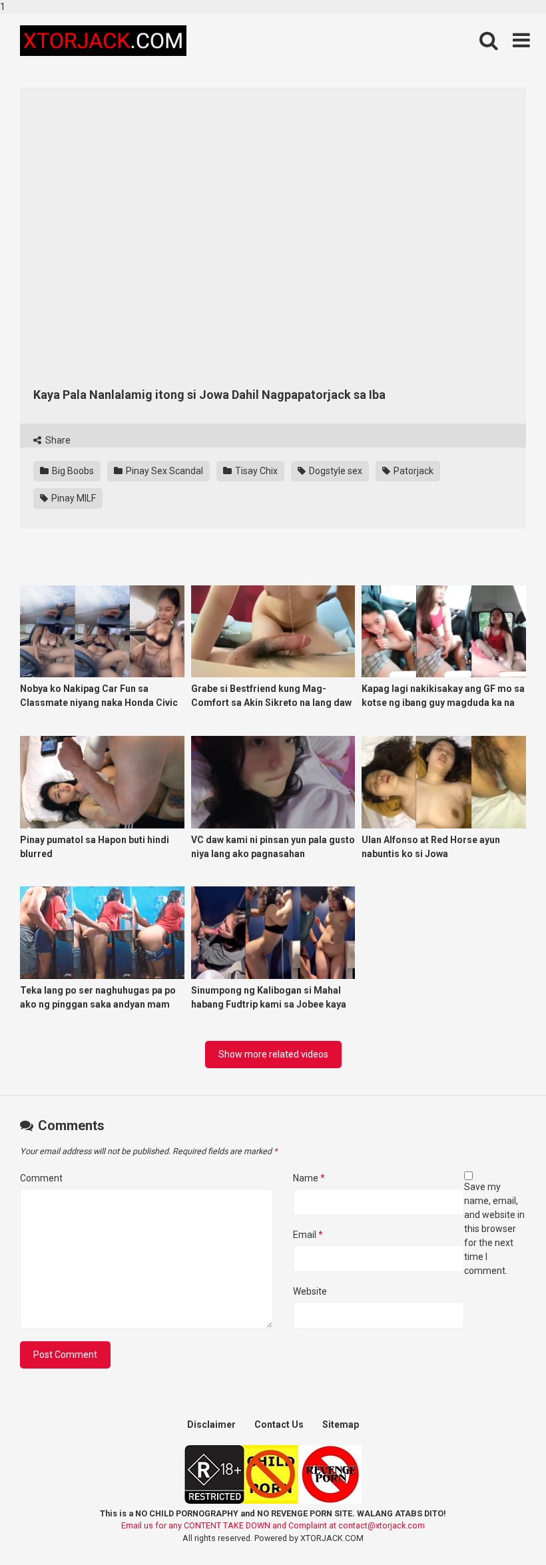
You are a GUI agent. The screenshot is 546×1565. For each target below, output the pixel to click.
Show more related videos (273, 1054)
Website (310, 1291)
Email (308, 1234)
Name (309, 1178)
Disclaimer (211, 1424)
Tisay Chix (255, 471)
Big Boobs (72, 471)
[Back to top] (501, 1527)
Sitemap (340, 1424)
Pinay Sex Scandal (163, 471)
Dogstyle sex (334, 471)
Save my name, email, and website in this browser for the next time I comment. (494, 1228)
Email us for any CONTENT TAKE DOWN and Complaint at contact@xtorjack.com (273, 1525)
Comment (41, 1178)
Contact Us (279, 1424)
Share (57, 440)
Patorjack (412, 471)
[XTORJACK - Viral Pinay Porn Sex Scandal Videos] (103, 41)
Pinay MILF (72, 498)
